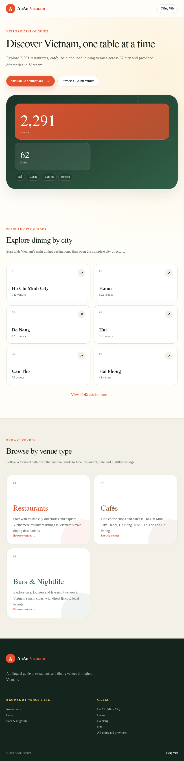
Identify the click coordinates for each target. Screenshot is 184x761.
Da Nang (102, 721)
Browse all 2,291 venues (78, 81)
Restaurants (13, 709)
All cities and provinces (112, 732)
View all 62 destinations (30, 81)
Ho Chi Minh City (108, 709)
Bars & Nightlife (17, 721)
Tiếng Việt (167, 8)
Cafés (9, 715)
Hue (99, 727)
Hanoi (101, 715)
